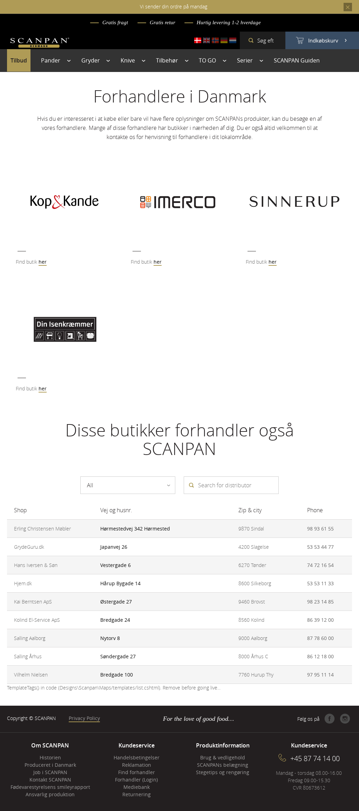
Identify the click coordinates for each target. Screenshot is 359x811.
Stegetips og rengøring (222, 772)
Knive (128, 60)
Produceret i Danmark (50, 764)
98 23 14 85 (320, 601)
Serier (245, 60)
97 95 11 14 (320, 674)
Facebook (329, 718)
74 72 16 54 (320, 565)
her (43, 261)
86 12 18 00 (320, 656)
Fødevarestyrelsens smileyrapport (50, 787)
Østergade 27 (116, 601)
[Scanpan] (40, 44)
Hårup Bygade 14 (120, 583)
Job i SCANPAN (50, 772)
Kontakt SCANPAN (50, 779)
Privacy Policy (84, 718)
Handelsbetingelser (137, 757)
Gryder (90, 60)
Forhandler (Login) (136, 779)
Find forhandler (136, 772)
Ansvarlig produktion (50, 794)
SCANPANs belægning (222, 764)
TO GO (207, 60)
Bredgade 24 (115, 620)
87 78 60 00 (320, 638)
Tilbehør (167, 60)
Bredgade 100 (116, 674)
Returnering (136, 794)
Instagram (345, 718)
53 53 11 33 (320, 583)
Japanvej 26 (113, 546)
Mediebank (136, 787)
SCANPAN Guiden (297, 60)
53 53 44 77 (320, 546)
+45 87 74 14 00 (315, 758)
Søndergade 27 (118, 656)
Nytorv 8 (110, 638)
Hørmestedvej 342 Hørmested (135, 528)
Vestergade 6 (115, 565)
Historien (50, 757)
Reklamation (136, 764)
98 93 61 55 (320, 528)
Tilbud (19, 60)
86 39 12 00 (320, 620)
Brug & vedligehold (222, 757)
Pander (50, 60)
